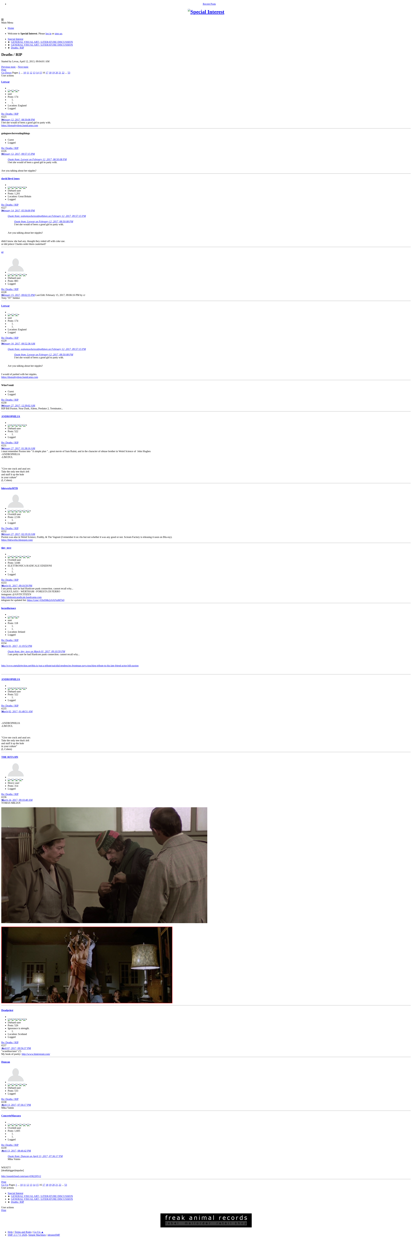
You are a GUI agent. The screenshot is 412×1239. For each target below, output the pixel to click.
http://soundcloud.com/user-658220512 (21, 1176)
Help (10, 1232)
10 (24, 72)
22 (63, 72)
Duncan (5, 1062)
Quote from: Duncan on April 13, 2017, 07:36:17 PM (35, 1156)
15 (40, 72)
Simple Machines (37, 1235)
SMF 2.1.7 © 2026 (17, 1235)
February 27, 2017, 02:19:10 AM (18, 534)
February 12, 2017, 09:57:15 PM (18, 154)
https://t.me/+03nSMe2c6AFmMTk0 (45, 600)
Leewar (5, 81)
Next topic (23, 66)
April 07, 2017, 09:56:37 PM (16, 1048)
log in (48, 33)
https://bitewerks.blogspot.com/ (17, 540)
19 (53, 72)
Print (3, 69)
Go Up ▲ (38, 1232)
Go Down (6, 72)
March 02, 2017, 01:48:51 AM (17, 711)
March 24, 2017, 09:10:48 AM (17, 800)
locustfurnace (8, 608)
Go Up (4, 1184)
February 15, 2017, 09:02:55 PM (18, 295)
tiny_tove (6, 547)
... (22, 72)
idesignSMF (54, 1235)
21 (60, 72)
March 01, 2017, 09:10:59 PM (16, 585)
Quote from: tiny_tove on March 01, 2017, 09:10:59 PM (36, 651)
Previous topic (8, 66)
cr (2, 252)
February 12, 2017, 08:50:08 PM (18, 119)
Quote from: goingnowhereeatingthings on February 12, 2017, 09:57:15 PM (47, 216)
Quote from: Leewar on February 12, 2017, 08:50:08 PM (37, 159)
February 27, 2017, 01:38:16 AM (18, 448)
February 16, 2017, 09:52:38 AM (18, 343)
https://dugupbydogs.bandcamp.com (19, 125)
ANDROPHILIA (10, 416)
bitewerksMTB (9, 488)
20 (56, 72)
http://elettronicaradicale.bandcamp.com (21, 597)
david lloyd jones (10, 178)
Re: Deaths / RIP (10, 113)
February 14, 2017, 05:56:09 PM (18, 210)
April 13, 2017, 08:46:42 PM (16, 1150)
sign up (58, 33)
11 (28, 72)
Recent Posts (209, 4)
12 (31, 72)
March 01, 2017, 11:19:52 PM (16, 646)
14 (37, 72)
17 (47, 72)
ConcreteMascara (11, 1115)
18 (50, 72)
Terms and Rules (23, 1232)
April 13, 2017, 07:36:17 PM (16, 1105)
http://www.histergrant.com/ (36, 1054)
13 (34, 72)
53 (69, 72)
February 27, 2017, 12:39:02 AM (18, 405)
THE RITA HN (9, 757)
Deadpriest (7, 1010)
